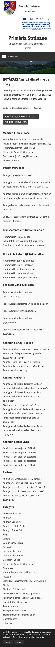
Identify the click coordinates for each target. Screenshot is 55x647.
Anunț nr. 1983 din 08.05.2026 (17, 175)
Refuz (19, 642)
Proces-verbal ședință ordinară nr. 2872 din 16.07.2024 (23, 331)
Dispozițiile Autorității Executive (18, 152)
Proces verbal (9, 370)
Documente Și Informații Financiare (20, 156)
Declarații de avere (12, 551)
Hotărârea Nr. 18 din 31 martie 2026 (20, 277)
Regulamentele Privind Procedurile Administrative (27, 143)
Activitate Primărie (12, 513)
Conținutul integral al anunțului (16, 108)
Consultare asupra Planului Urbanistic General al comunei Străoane (26, 218)
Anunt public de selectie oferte (18, 366)
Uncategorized (10, 619)
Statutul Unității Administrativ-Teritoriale (23, 139)
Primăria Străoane (27, 38)
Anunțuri (7, 517)
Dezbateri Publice (11, 559)
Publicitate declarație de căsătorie (19, 448)
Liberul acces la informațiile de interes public (24, 580)
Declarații (7, 547)
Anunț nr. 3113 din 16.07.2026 (17, 491)
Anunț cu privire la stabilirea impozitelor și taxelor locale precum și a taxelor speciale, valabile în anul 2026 (27, 196)
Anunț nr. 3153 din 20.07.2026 (17, 487)
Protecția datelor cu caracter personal (21, 593)
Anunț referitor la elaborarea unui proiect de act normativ (26, 207)
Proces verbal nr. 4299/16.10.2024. (19, 310)
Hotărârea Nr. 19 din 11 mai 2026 (18, 273)
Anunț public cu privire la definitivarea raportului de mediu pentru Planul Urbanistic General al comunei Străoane (26, 185)
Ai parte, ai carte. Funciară (15, 405)
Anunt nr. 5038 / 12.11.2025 (16, 362)
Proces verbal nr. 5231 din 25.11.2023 (20, 349)
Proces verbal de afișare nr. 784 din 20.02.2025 (25, 303)
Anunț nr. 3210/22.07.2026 (15, 482)
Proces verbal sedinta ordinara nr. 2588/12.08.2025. (19, 294)
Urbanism (8, 623)
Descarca (37, 108)
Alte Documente (11, 160)
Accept (8, 642)
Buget (6, 534)
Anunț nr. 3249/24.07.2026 (16, 478)
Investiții (7, 576)
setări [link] (42, 637)
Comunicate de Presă (13, 542)
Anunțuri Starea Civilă (13, 530)
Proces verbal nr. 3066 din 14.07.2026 (21, 495)
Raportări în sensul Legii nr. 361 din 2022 (22, 597)
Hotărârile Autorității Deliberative (21, 116)
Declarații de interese (13, 555)
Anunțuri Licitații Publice (15, 526)
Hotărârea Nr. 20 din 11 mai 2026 (19, 269)
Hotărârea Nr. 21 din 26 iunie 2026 (19, 260)
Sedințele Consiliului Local (15, 602)
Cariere (6, 538)
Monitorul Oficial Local (16, 122)
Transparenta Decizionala (15, 610)
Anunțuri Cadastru (12, 521)
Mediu (6, 585)
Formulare (8, 568)
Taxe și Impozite (10, 606)
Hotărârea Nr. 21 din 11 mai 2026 (18, 265)
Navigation (12, 56)
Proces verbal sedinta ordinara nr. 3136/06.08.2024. (19, 320)
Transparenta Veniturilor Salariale (19, 614)
